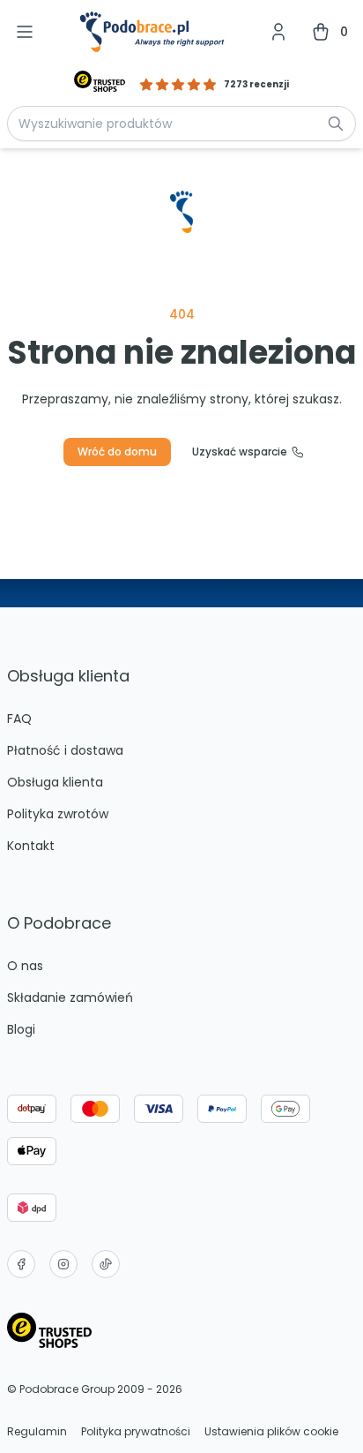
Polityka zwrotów (57, 814)
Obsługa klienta (55, 782)
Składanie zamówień (70, 997)
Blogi (21, 1029)
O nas (25, 966)
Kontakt (31, 845)
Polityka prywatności (135, 1432)
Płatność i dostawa (65, 750)
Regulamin (37, 1432)
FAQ (19, 718)
